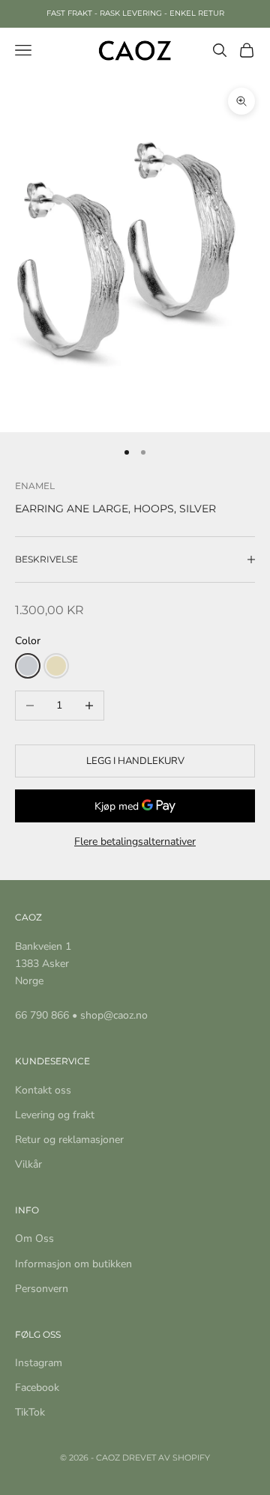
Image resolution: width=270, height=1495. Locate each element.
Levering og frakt (54, 1115)
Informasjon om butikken (73, 1264)
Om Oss (34, 1238)
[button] (28, 666)
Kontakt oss (43, 1090)
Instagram (38, 1363)
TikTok (30, 1412)
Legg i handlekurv (135, 761)
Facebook (37, 1387)
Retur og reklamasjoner (69, 1139)
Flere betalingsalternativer (135, 841)
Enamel (35, 485)
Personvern (41, 1289)
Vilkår (28, 1164)
